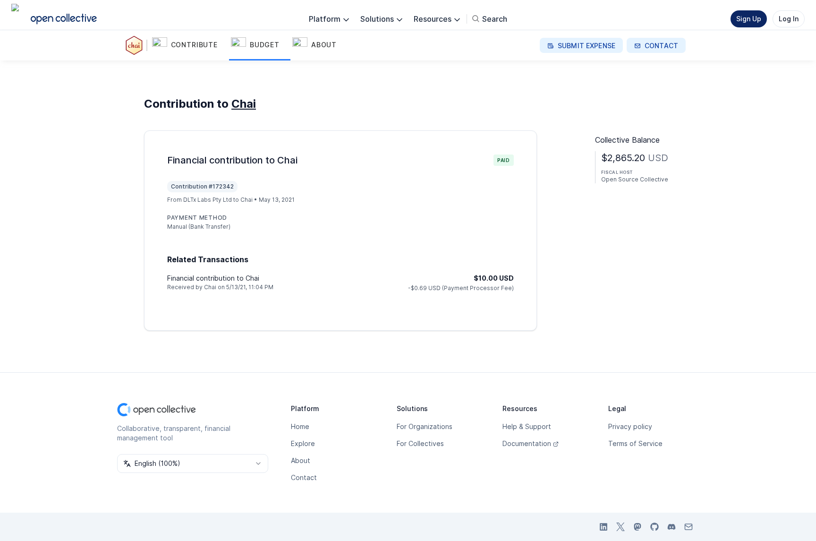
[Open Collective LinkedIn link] (603, 526)
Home (300, 426)
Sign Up (748, 19)
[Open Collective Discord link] (671, 526)
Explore (303, 443)
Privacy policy (630, 426)
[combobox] (192, 463)
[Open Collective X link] (620, 526)
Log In (789, 19)
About (300, 460)
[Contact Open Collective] (688, 526)
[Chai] (136, 45)
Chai (243, 104)
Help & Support (526, 426)
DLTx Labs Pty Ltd (207, 199)
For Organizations (424, 426)
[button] (189, 45)
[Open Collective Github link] (654, 526)
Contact (304, 477)
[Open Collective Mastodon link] (637, 526)
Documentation (526, 443)
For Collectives (420, 443)
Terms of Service (635, 443)
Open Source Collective (634, 179)
